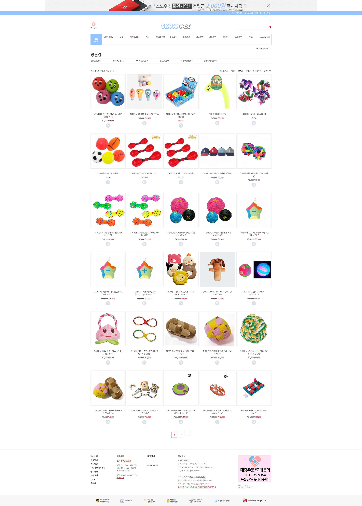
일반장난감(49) (95, 61)
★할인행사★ (108, 37)
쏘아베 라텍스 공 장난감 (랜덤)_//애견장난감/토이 (108, 115)
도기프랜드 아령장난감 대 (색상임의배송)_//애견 (144, 233)
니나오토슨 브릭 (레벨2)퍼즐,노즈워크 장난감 (254, 411)
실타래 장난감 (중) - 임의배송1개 (254, 114)
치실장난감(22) (163, 61)
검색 (269, 27)
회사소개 (94, 456)
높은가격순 (257, 71)
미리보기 (108, 125)
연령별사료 (134, 37)
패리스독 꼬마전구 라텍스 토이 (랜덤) (144, 114)
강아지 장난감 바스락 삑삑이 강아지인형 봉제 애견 (217, 293)
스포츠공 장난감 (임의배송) (108, 173)
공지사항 (94, 471)
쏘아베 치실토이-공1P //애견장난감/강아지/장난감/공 (254, 352)
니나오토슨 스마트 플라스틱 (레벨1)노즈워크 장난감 (217, 411)
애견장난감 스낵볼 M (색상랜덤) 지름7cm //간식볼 (181, 233)
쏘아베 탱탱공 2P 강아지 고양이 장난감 (254, 174)
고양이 (251, 37)
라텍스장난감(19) (142, 61)
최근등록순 (224, 71)
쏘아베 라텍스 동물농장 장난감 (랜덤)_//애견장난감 (181, 293)
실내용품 (199, 37)
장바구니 (267, 13)
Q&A (92, 479)
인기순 (240, 71)
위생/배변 (173, 37)
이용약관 (94, 464)
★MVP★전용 (264, 37)
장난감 (225, 37)
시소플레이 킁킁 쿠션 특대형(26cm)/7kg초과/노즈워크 (144, 293)
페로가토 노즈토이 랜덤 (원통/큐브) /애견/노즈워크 (108, 411)
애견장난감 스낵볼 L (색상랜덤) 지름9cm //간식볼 (217, 233)
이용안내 (94, 460)
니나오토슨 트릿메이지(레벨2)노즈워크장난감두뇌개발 (181, 411)
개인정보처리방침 (97, 467)
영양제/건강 (160, 37)
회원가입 (239, 13)
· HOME (259, 48)
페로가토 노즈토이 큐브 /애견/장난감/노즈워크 (217, 352)
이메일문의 (120, 477)
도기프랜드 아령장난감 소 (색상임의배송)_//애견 (107, 233)
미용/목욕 (186, 37)
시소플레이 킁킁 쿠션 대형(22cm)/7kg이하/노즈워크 (107, 293)
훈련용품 (238, 37)
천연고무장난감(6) (210, 61)
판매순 (248, 71)
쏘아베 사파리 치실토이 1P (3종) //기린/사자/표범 (144, 411)
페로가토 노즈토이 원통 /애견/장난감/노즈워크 (180, 352)
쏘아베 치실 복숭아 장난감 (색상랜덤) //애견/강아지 (108, 352)
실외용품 (212, 37)
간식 (147, 37)
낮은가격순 (268, 71)
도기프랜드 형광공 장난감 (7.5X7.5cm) (254, 293)
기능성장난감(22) (187, 61)
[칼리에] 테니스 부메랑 (217, 114)
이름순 (233, 71)
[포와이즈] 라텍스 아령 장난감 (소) (144, 173)
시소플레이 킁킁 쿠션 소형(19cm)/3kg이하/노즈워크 (253, 233)
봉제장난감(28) (118, 61)
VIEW (203, 477)
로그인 (231, 13)
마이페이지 (249, 13)
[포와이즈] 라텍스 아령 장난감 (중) (181, 173)
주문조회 (258, 13)
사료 (121, 37)
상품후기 (94, 475)
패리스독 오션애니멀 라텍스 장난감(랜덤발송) (180, 115)
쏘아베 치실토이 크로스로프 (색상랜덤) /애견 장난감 (144, 352)
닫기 (269, 5)
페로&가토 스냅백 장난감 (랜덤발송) (217, 173)
